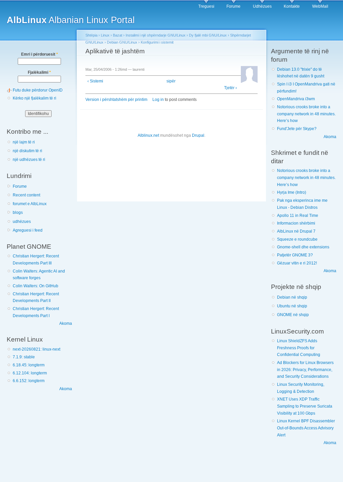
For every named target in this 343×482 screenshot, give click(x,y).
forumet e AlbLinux (30, 203)
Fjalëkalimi (39, 72)
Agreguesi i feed (28, 230)
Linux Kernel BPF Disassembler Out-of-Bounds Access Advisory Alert (306, 428)
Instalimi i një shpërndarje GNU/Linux (156, 35)
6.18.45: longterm (29, 365)
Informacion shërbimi (296, 223)
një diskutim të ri (27, 150)
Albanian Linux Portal (71, 20)
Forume (233, 6)
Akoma (65, 323)
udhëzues (22, 221)
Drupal (198, 135)
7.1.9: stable (24, 357)
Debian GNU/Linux (122, 42)
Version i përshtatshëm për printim (116, 99)
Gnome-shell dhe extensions (303, 247)
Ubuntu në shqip (292, 306)
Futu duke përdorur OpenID (38, 90)
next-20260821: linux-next (36, 349)
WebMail (320, 6)
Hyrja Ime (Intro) (291, 192)
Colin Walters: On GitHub (35, 286)
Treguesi (206, 6)
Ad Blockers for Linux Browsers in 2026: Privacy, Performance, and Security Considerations (305, 369)
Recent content (26, 195)
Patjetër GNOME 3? (295, 255)
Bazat (117, 35)
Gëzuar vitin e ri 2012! (297, 263)
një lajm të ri (24, 142)
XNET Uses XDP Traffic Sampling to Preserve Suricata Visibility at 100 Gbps (304, 406)
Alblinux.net (148, 135)
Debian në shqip (292, 297)
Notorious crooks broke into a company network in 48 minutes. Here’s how (306, 114)
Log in (158, 99)
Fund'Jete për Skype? (297, 128)
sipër (169, 81)
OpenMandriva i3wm (296, 99)
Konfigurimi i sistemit (157, 42)
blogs (18, 212)
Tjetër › (230, 87)
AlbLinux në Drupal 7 (296, 231)
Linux (105, 35)
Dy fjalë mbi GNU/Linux (208, 35)
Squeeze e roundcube (297, 239)
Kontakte (292, 6)
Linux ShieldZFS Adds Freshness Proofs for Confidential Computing (298, 348)
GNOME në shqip (293, 314)
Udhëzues (262, 6)
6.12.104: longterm (30, 373)
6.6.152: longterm (29, 380)
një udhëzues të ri (29, 159)
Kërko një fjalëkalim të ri (34, 98)
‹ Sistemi (95, 81)
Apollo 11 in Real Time (297, 215)
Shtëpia (91, 35)
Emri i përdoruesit (39, 54)
